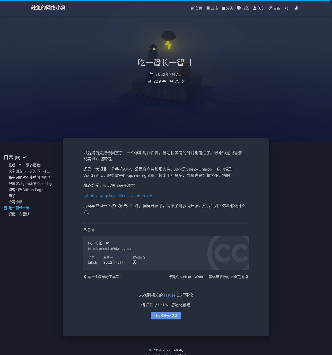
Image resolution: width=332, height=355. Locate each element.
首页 (198, 8)
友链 (276, 8)
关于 (261, 8)
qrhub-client (116, 195)
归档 (214, 8)
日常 (91, 230)
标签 (245, 8)
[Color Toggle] (296, 7)
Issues (170, 295)
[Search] (286, 7)
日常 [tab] (12, 157)
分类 (229, 8)
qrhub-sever (141, 195)
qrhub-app (93, 195)
